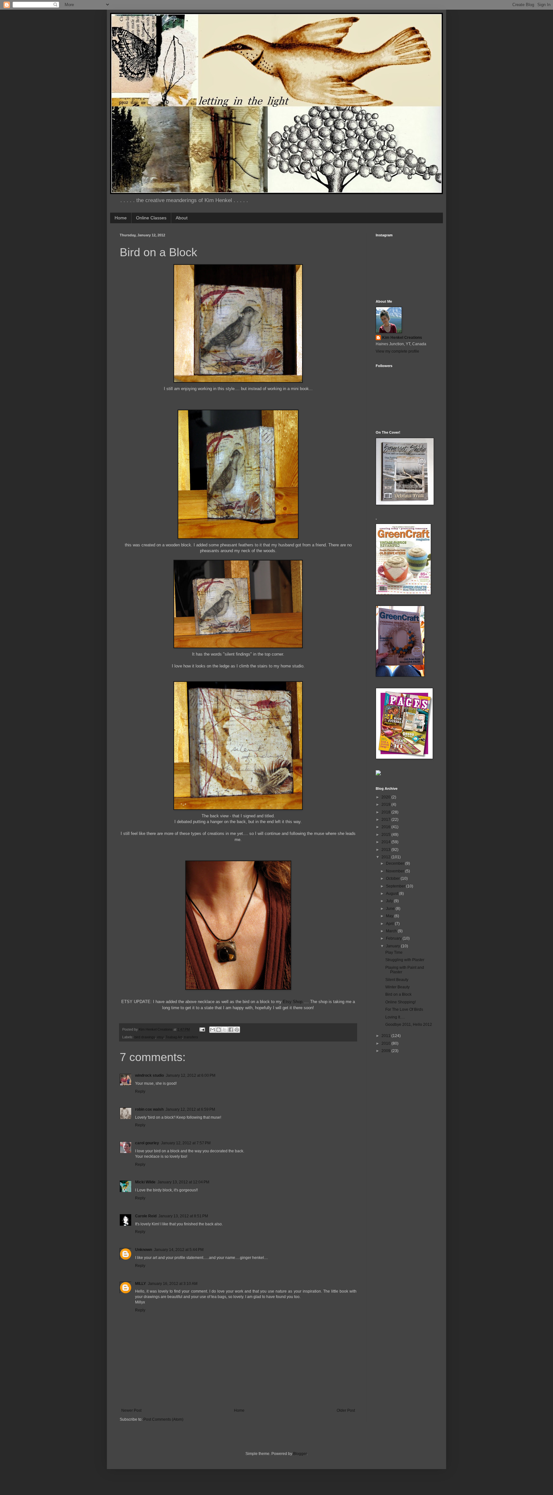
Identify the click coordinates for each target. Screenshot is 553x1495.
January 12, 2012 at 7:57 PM (186, 1143)
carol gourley (147, 1143)
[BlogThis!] (218, 1029)
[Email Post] (202, 1029)
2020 (386, 797)
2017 (386, 819)
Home (121, 217)
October (393, 878)
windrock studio (149, 1075)
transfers (191, 1037)
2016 (386, 827)
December (395, 863)
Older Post (346, 1410)
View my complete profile (397, 351)
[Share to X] (224, 1029)
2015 (386, 834)
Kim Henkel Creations (402, 337)
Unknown (143, 1249)
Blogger (300, 1453)
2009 (386, 1051)
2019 (386, 804)
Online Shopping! (400, 1002)
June (391, 908)
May (390, 916)
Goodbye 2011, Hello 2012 (408, 1024)
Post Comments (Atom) (163, 1419)
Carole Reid (145, 1216)
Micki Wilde (145, 1182)
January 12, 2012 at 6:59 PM (190, 1109)
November (395, 871)
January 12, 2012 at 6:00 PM (190, 1075)
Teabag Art (173, 1037)
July (390, 901)
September (396, 886)
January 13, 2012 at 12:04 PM (183, 1182)
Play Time (394, 952)
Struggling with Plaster (404, 960)
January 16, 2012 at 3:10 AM (172, 1283)
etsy (160, 1037)
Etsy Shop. (293, 1001)
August (392, 893)
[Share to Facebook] (231, 1029)
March (392, 931)
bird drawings (144, 1037)
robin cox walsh (149, 1109)
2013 (386, 849)
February (394, 938)
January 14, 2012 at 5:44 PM (179, 1249)
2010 (386, 1043)
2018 (386, 812)
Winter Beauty (397, 987)
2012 (386, 857)
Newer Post (131, 1410)
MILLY (140, 1283)
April (390, 923)
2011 (386, 1035)
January (393, 946)
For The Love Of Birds (404, 1009)
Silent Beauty (396, 979)
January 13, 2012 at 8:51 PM (183, 1216)
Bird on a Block (398, 994)
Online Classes (151, 217)
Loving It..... (395, 1017)
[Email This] (212, 1029)
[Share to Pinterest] (237, 1029)
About (182, 217)
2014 (386, 842)
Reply (140, 1091)
